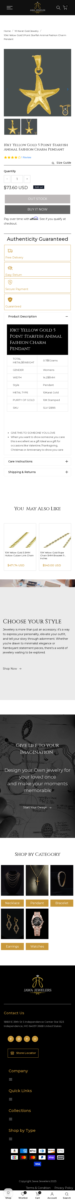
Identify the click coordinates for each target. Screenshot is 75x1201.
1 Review (26, 157)
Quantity (10, 171)
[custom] (11, 1039)
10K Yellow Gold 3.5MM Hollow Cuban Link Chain (19, 554)
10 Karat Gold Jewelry (27, 30)
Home (7, 30)
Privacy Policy (63, 1188)
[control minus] (7, 179)
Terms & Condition (38, 1188)
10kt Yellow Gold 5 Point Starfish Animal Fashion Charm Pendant (35, 37)
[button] (67, 89)
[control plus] (27, 179)
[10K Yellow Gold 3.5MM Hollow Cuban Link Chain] (20, 535)
